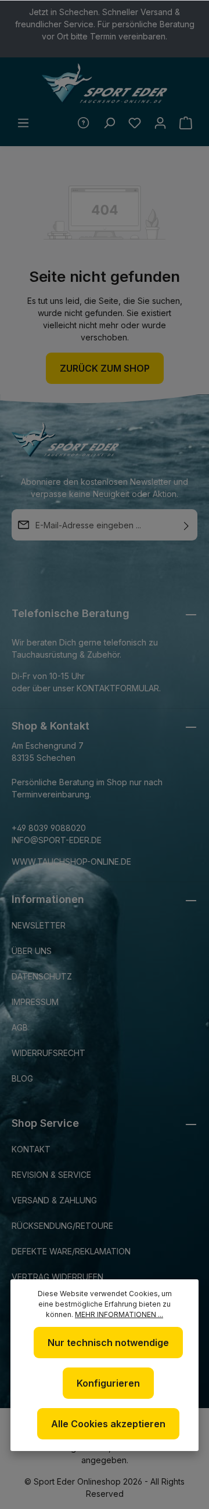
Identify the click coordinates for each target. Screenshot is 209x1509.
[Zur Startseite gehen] (104, 83)
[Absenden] (186, 525)
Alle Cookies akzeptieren (108, 1424)
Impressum (35, 1002)
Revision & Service (51, 1175)
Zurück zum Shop (105, 368)
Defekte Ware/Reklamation (71, 1251)
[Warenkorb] (185, 123)
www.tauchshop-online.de (71, 861)
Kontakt (31, 1149)
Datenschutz (42, 976)
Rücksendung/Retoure (62, 1226)
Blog (22, 1078)
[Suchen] (109, 123)
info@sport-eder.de (57, 840)
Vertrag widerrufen (57, 1277)
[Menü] (23, 123)
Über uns (32, 951)
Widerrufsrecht (48, 1053)
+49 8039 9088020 (49, 828)
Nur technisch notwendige (108, 1342)
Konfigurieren (108, 1383)
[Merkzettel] (134, 123)
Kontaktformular (118, 688)
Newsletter (39, 925)
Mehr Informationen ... (119, 1314)
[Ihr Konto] (160, 123)
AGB (20, 1027)
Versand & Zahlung (54, 1200)
